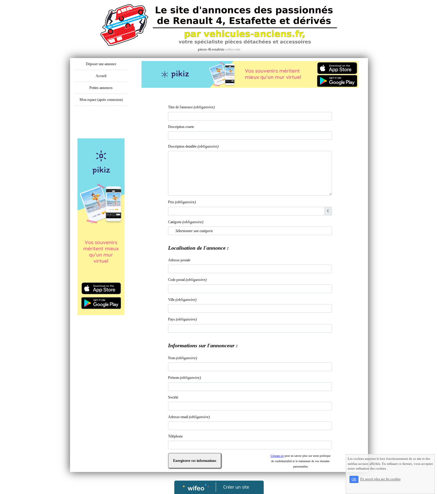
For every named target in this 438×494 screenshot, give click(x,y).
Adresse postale (179, 260)
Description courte (181, 127)
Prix (182, 202)
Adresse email (189, 417)
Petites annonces (101, 88)
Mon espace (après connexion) (101, 100)
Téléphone (175, 436)
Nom (182, 358)
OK (354, 479)
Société (173, 397)
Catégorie (185, 222)
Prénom (184, 377)
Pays (182, 319)
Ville (182, 299)
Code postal (187, 279)
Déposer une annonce (101, 64)
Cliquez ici (277, 455)
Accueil (101, 76)
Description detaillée (193, 146)
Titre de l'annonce (191, 107)
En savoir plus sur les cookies (380, 479)
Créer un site (236, 487)
